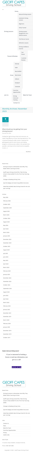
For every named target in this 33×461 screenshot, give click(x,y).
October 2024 (6, 218)
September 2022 (7, 288)
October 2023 (6, 246)
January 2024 (6, 236)
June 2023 (5, 257)
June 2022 (5, 295)
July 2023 (5, 253)
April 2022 (5, 299)
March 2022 (6, 302)
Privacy (5, 432)
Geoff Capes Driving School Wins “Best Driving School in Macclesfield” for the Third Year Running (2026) (16, 174)
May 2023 (5, 260)
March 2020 (6, 320)
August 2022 (6, 292)
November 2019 (7, 334)
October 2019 (6, 337)
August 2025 (6, 211)
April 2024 (5, 229)
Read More (28, 151)
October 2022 (6, 285)
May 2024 (5, 225)
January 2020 (6, 327)
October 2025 (6, 204)
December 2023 (7, 239)
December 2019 (7, 330)
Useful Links (6, 435)
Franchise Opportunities (9, 430)
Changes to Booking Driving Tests (11, 179)
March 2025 (6, 215)
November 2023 (7, 243)
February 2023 (7, 271)
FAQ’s (4, 425)
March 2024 (6, 232)
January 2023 (6, 274)
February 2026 (7, 201)
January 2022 (6, 309)
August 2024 (6, 222)
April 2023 (5, 264)
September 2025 (7, 208)
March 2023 (6, 267)
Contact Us (6, 423)
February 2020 (7, 323)
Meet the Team (7, 428)
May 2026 (5, 197)
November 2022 (7, 281)
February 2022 (7, 306)
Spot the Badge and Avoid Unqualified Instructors (16, 183)
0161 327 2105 (10, 445)
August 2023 (6, 250)
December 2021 (7, 313)
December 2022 (7, 278)
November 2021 (7, 316)
